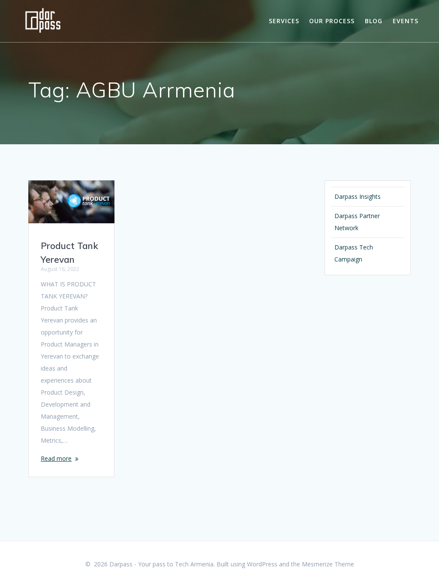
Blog (373, 21)
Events (405, 21)
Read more (56, 458)
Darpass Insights (357, 196)
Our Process (332, 21)
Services (284, 21)
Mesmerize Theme (328, 564)
